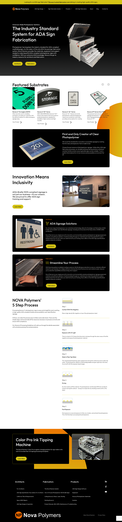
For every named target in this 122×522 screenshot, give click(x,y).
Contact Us (105, 9)
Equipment (75, 492)
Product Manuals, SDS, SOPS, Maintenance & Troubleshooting (61, 504)
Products (68, 9)
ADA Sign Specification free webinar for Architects (30, 492)
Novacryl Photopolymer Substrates (81, 496)
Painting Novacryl (49, 500)
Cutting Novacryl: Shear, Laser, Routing (55, 496)
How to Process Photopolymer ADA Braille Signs (57, 492)
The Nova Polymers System (52, 489)
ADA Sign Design (39, 9)
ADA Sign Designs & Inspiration (25, 504)
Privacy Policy (101, 515)
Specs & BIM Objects (22, 500)
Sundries (74, 500)
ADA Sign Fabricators (81, 9)
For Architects (20, 489)
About (91, 9)
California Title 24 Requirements (25, 496)
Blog (97, 9)
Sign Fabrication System (54, 9)
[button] (103, 84)
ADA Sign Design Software (79, 489)
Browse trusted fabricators (58, 2)
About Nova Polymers (89, 515)
